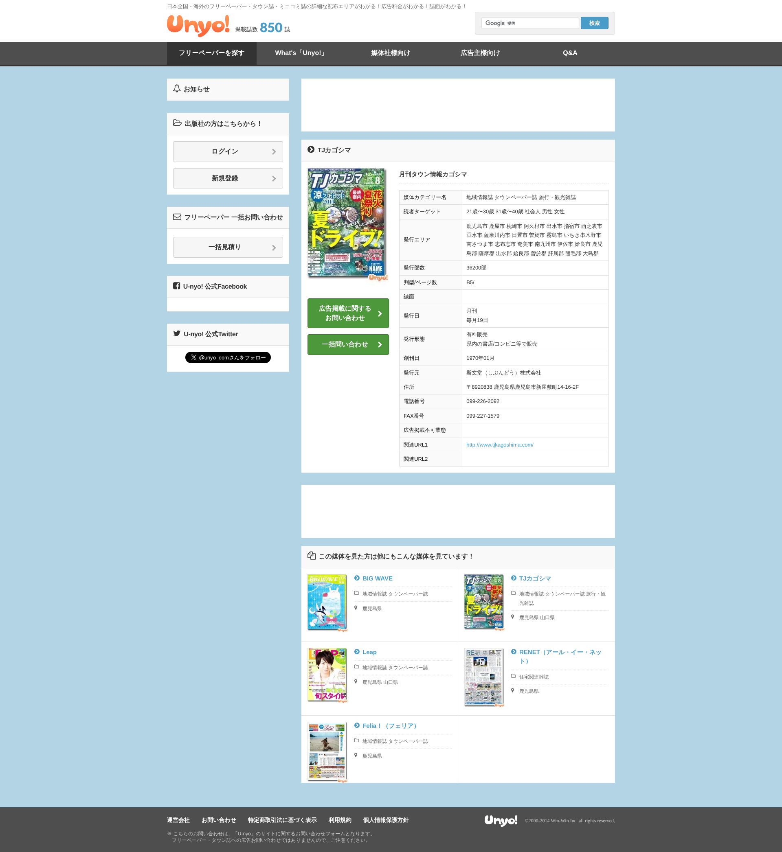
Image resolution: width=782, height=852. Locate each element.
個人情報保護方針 (386, 820)
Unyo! (198, 26)
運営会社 (178, 820)
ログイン (225, 151)
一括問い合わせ (345, 344)
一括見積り (225, 247)
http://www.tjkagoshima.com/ (500, 445)
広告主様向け (480, 53)
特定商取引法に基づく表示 (282, 820)
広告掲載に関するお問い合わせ (345, 313)
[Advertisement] (458, 105)
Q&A (570, 53)
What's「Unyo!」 (301, 53)
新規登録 (225, 178)
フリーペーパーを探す (212, 53)
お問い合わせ (219, 820)
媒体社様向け (391, 53)
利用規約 (340, 820)
